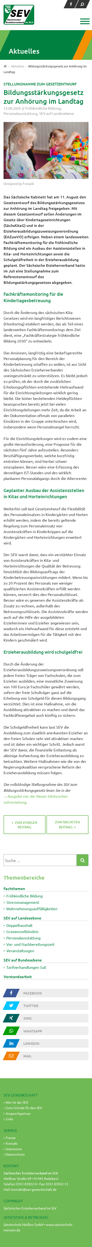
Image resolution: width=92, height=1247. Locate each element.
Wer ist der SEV (17, 1102)
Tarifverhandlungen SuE (26, 967)
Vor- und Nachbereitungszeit (30, 944)
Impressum (14, 1149)
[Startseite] (5, 66)
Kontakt (12, 1143)
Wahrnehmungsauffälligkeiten (31, 908)
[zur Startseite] (19, 15)
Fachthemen (14, 888)
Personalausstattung (21, 113)
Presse (11, 1137)
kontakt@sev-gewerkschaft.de (34, 1189)
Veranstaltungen (20, 950)
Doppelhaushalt (19, 925)
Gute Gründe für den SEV (24, 1108)
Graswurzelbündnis (22, 931)
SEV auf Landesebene (56, 113)
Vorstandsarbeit (18, 976)
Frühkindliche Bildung (43, 108)
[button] (84, 21)
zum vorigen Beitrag (26, 825)
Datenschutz (15, 1154)
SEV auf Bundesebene (23, 959)
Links (9, 1119)
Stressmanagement (22, 902)
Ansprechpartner (18, 1113)
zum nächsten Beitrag (67, 825)
